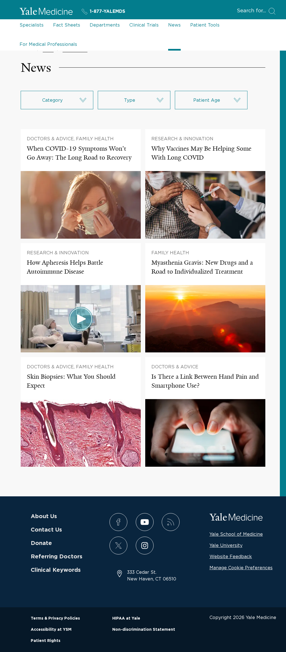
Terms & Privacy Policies (55, 618)
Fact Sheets (66, 24)
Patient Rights (45, 641)
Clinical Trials (144, 24)
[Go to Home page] (46, 12)
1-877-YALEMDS (107, 11)
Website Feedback (230, 556)
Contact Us (46, 530)
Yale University (225, 545)
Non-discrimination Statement (143, 630)
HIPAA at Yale (126, 618)
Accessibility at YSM (51, 630)
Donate (41, 543)
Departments (105, 24)
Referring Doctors (56, 556)
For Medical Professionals (48, 44)
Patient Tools (205, 24)
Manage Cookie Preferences (241, 567)
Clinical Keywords (56, 570)
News (174, 24)
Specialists (32, 24)
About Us (44, 516)
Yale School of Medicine (236, 534)
